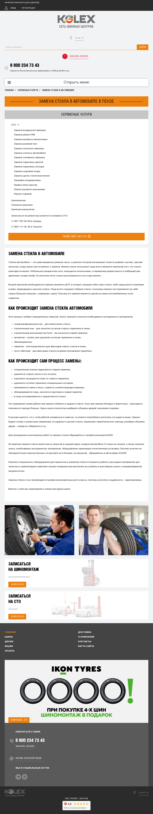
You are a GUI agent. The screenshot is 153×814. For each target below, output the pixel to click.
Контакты (84, 642)
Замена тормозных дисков (28, 162)
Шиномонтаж (18, 200)
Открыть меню (76, 82)
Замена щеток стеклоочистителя (32, 176)
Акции (9, 646)
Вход (13, 8)
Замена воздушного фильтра (30, 130)
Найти (142, 47)
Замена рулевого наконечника (30, 139)
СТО (13, 125)
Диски (9, 642)
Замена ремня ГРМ (24, 135)
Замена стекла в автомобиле (58, 90)
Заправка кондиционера (27, 180)
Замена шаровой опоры (27, 171)
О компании (86, 637)
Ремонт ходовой (23, 194)
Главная (9, 90)
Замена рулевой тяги (25, 144)
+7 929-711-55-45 (20, 227)
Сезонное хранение (22, 205)
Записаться (17, 584)
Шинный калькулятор (22, 209)
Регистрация (28, 8)
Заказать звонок (78, 56)
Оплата (9, 651)
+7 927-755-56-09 (20, 221)
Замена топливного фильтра (29, 158)
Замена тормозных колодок (29, 167)
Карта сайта (86, 646)
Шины (9, 637)
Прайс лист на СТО (75, 236)
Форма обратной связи (28, 758)
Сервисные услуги (28, 90)
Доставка (84, 632)
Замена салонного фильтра (29, 149)
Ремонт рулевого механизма (29, 189)
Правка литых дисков (25, 185)
